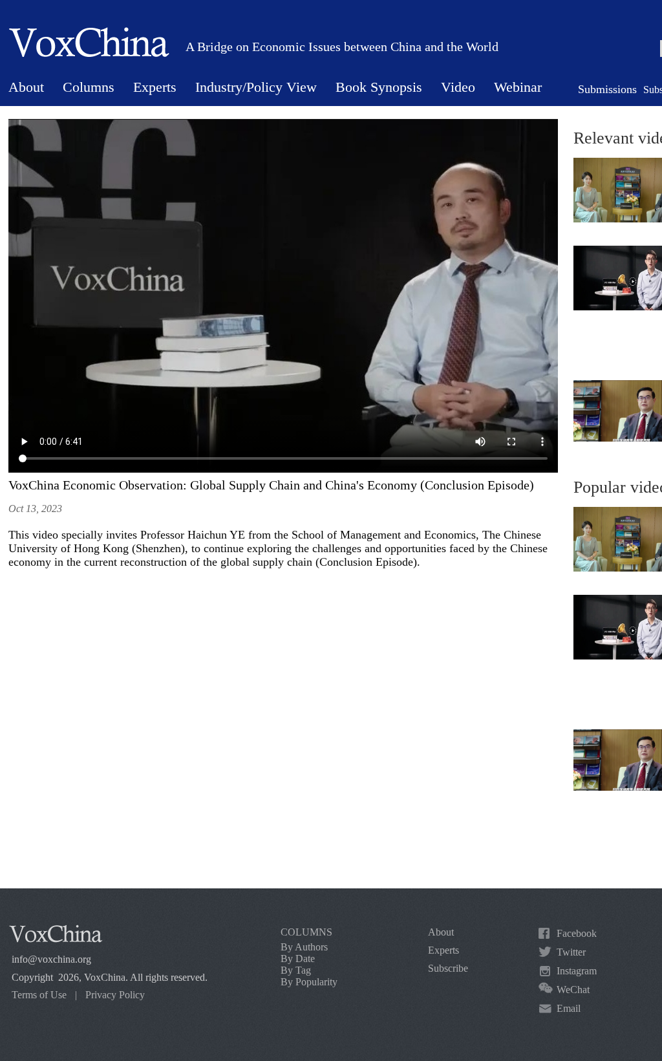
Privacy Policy (115, 994)
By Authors (304, 946)
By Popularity (309, 981)
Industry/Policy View (256, 87)
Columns (88, 87)
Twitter (571, 952)
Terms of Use (39, 994)
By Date (298, 958)
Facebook (577, 933)
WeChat (573, 989)
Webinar (518, 87)
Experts (154, 87)
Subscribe (448, 968)
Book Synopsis (379, 87)
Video (458, 87)
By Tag (296, 970)
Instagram (577, 970)
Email (569, 1008)
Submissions (607, 89)
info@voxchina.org (51, 959)
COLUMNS (306, 932)
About (26, 87)
